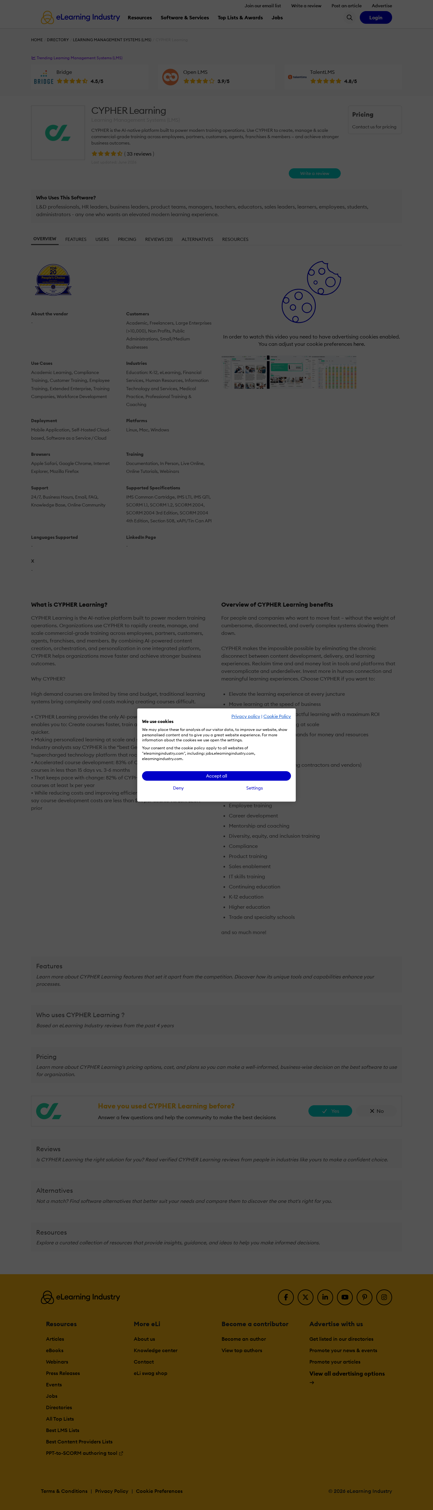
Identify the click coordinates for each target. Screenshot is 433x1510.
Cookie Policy (277, 716)
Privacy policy (245, 716)
